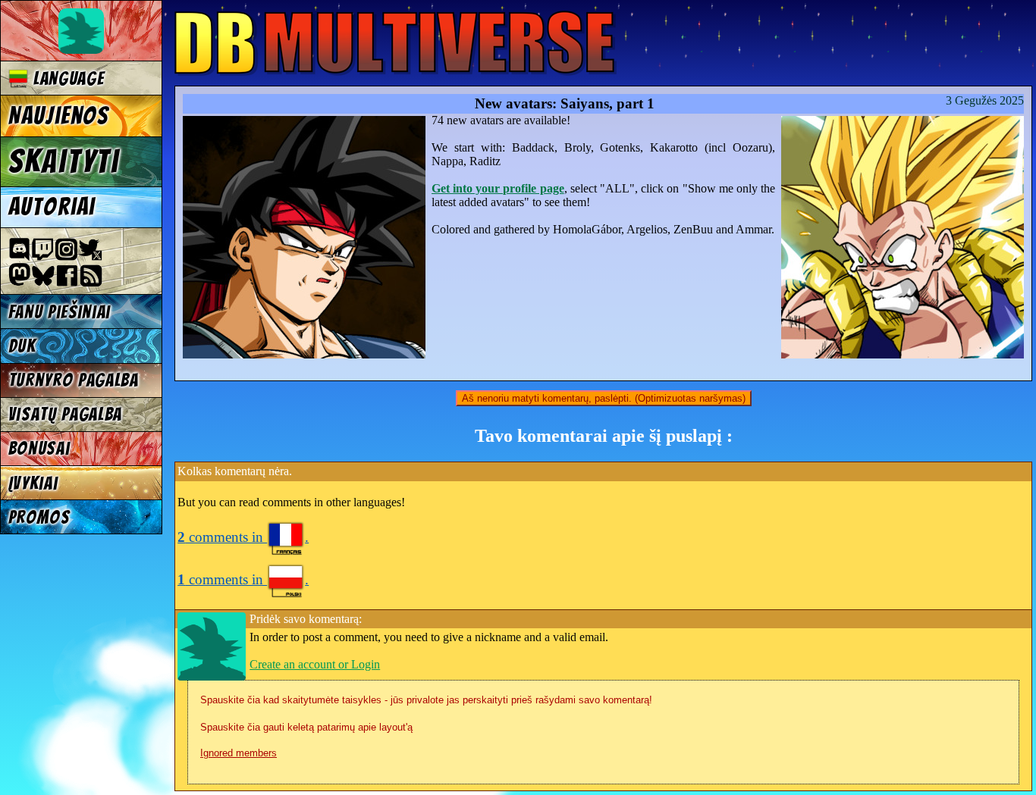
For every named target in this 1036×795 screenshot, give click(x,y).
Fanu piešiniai (59, 311)
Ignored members (238, 753)
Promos (39, 517)
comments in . (243, 537)
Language (66, 78)
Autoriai (52, 207)
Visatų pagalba (65, 414)
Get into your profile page (498, 188)
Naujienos (58, 116)
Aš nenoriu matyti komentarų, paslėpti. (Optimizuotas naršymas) (604, 398)
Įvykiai (33, 483)
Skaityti (64, 161)
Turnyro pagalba (73, 380)
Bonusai (39, 448)
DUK (22, 345)
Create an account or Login (315, 664)
